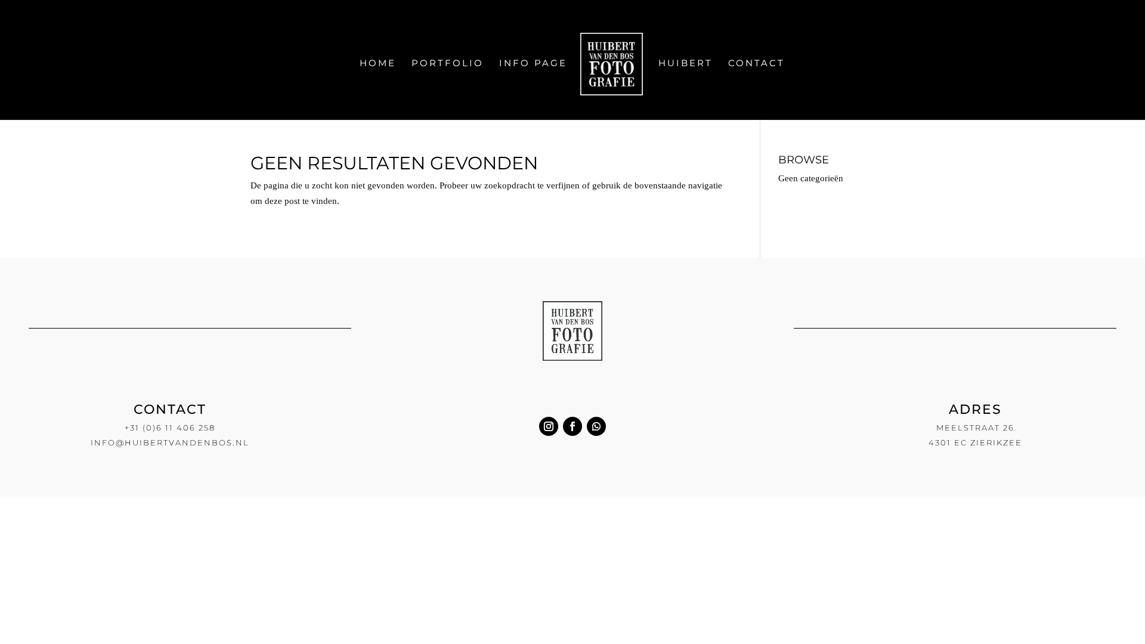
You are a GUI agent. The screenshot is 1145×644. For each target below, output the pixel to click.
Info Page (533, 64)
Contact (756, 64)
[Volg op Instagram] (548, 426)
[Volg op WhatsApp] (596, 426)
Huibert (685, 64)
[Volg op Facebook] (572, 426)
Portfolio (447, 64)
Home (378, 64)
